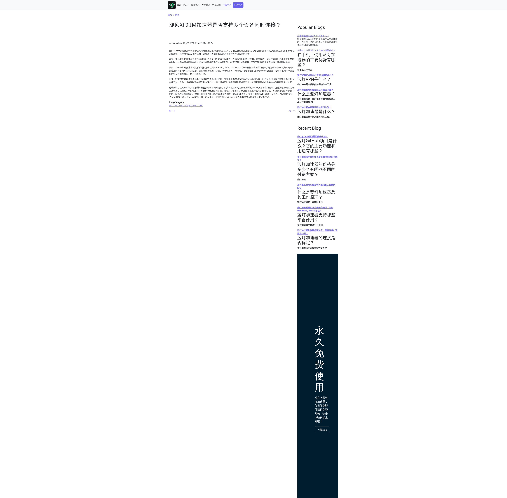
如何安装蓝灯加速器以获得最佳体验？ (315, 89)
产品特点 (206, 5)
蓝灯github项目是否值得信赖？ (312, 136)
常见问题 (216, 5)
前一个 (172, 110)
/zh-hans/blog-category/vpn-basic (186, 105)
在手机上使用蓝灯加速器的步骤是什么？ (316, 50)
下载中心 (227, 5)
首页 (179, 5)
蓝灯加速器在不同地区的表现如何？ (314, 107)
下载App (322, 429)
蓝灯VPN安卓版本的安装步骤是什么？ (315, 75)
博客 (177, 14)
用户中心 (238, 5)
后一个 (292, 110)
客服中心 (195, 5)
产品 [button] (185, 5)
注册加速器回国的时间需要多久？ (313, 35)
